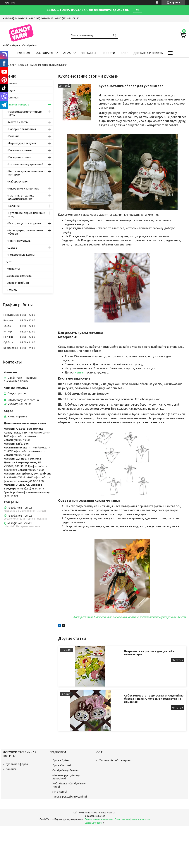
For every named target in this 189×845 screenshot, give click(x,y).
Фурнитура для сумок (22, 143)
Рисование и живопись (23, 188)
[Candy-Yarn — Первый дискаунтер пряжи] (21, 32)
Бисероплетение (19, 157)
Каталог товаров (17, 104)
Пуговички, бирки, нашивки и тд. (26, 214)
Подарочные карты (21, 254)
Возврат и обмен (17, 282)
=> (137, 9)
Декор (12, 247)
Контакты (88, 52)
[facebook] (59, 625)
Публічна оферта (17, 764)
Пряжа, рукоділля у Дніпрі (69, 796)
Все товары (44, 52)
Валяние (14, 205)
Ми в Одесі (59, 791)
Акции (10, 90)
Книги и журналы (19, 240)
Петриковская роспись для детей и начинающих (149, 653)
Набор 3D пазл (18, 181)
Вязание (13, 136)
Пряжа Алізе (60, 760)
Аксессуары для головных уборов (25, 232)
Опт (9, 261)
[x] (63, 625)
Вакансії (11, 769)
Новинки (12, 97)
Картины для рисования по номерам (26, 173)
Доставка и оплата (148, 52)
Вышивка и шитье (20, 150)
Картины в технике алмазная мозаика (21, 197)
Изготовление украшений (25, 164)
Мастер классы (18, 122)
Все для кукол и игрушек (24, 223)
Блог (124, 52)
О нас (67, 52)
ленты (79, 372)
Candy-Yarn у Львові (65, 770)
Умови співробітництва (114, 760)
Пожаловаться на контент (99, 819)
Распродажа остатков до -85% (25, 113)
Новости (108, 52)
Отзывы (11, 289)
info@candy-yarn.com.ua (23, 400)
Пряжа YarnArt (61, 765)
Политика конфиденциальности (132, 819)
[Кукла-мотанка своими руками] (76, 102)
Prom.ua (111, 812)
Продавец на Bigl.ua (94, 816)
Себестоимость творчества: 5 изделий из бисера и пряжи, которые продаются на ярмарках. (153, 698)
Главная (23, 52)
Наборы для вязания (22, 129)
